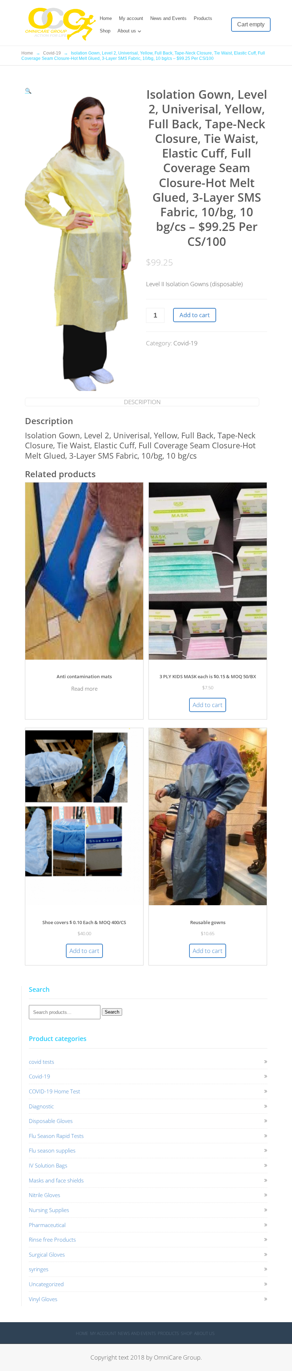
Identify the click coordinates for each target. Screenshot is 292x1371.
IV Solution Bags (48, 1165)
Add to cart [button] (208, 705)
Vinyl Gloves (43, 1299)
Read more (84, 688)
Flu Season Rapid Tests (56, 1135)
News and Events (168, 18)
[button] (28, 90)
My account (131, 18)
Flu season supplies (52, 1150)
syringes (38, 1269)
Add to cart (194, 315)
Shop (105, 30)
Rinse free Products (52, 1239)
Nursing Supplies (49, 1209)
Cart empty (251, 24)
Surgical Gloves (47, 1254)
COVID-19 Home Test (54, 1091)
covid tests (41, 1061)
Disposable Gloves (51, 1120)
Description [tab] (142, 402)
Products (203, 18)
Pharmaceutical (47, 1224)
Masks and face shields (56, 1180)
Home (106, 18)
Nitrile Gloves (44, 1195)
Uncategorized (46, 1284)
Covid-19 (52, 53)
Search (112, 1012)
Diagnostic (41, 1106)
